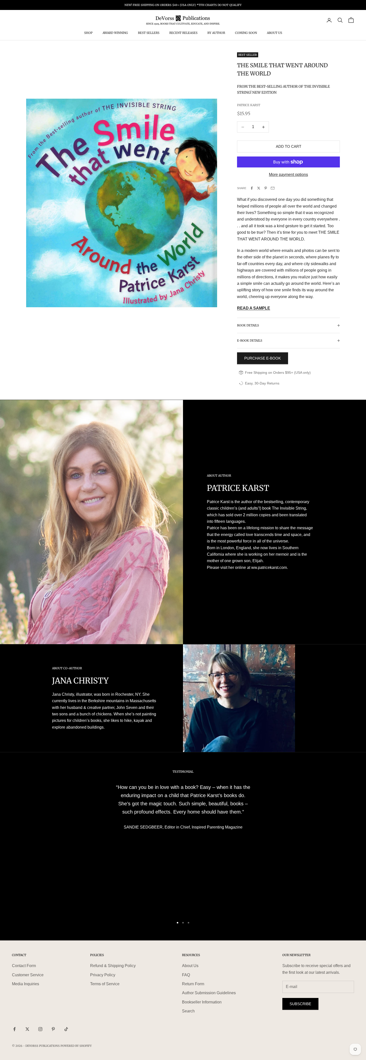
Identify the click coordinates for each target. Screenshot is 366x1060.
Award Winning (115, 33)
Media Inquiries (25, 984)
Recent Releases (183, 33)
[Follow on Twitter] (27, 1029)
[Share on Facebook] (252, 188)
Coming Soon (246, 33)
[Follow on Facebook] (14, 1029)
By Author (216, 33)
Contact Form (24, 966)
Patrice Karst (248, 105)
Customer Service (28, 975)
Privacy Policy (102, 975)
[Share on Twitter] (259, 188)
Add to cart (288, 146)
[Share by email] (273, 188)
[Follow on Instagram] (40, 1029)
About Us (274, 33)
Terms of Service (105, 984)
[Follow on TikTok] (66, 1029)
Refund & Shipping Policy (113, 966)
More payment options (288, 174)
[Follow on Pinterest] (53, 1029)
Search (188, 1011)
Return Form (193, 984)
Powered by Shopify (76, 1046)
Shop (88, 33)
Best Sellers (148, 33)
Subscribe (300, 1004)
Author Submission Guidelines (209, 993)
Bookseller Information (202, 1002)
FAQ (186, 975)
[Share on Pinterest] (266, 188)
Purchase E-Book (262, 358)
